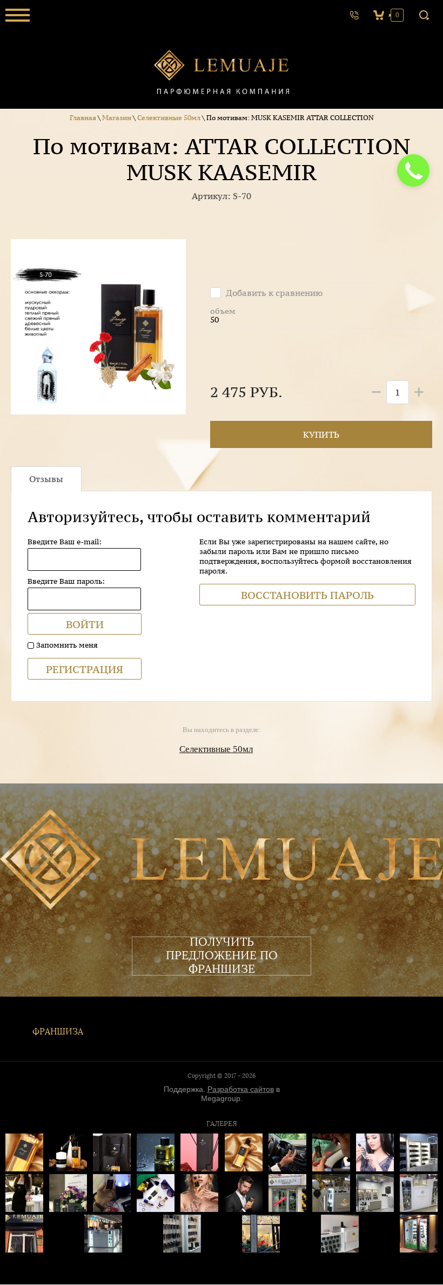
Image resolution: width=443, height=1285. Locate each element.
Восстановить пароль (307, 595)
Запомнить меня (66, 645)
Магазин (116, 118)
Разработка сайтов (240, 1089)
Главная (83, 118)
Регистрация (84, 669)
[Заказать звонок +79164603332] (354, 15)
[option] (98, 326)
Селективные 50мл (168, 118)
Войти (85, 624)
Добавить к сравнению (273, 292)
